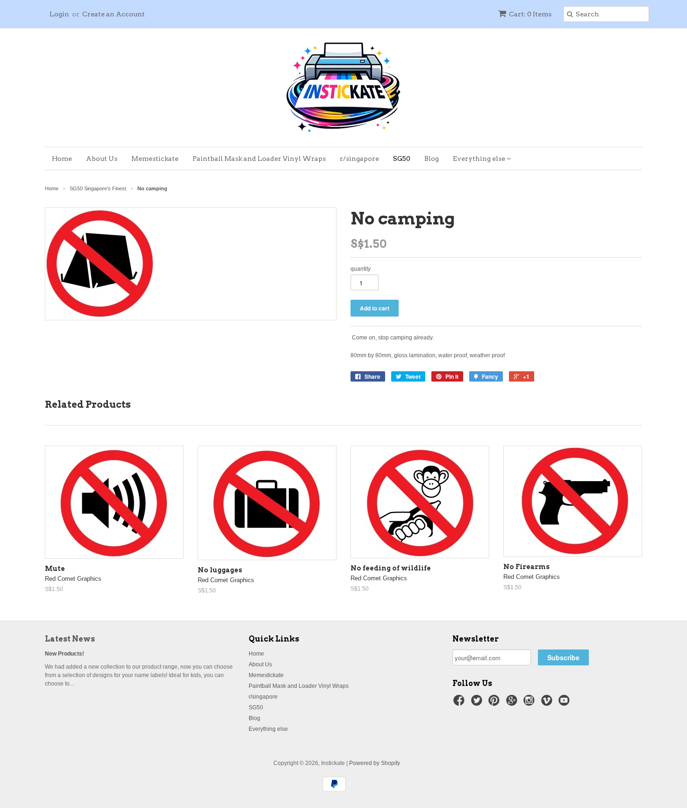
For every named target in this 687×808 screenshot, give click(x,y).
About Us (101, 158)
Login (59, 14)
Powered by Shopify (374, 763)
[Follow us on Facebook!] (460, 703)
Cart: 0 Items (530, 14)
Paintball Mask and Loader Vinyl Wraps (259, 158)
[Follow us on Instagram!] (530, 703)
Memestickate (155, 158)
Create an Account (113, 14)
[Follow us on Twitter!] (478, 703)
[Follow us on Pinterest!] (495, 703)
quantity (361, 269)
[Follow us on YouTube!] (565, 703)
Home (62, 158)
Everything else (480, 158)
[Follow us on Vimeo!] (548, 703)
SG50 (401, 158)
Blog (431, 158)
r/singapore (359, 158)
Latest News (70, 639)
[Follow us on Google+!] (513, 703)
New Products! (64, 653)
